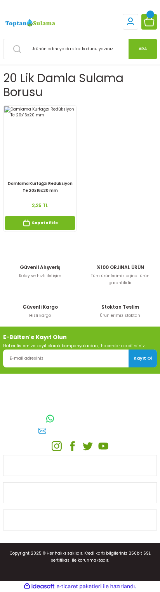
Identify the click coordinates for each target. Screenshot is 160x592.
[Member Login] (130, 22)
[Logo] (29, 23)
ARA (143, 49)
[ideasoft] (39, 586)
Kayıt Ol (143, 358)
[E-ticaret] (79, 586)
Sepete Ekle (45, 223)
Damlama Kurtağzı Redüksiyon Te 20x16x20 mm (40, 187)
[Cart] (149, 22)
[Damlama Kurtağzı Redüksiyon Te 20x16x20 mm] (40, 142)
